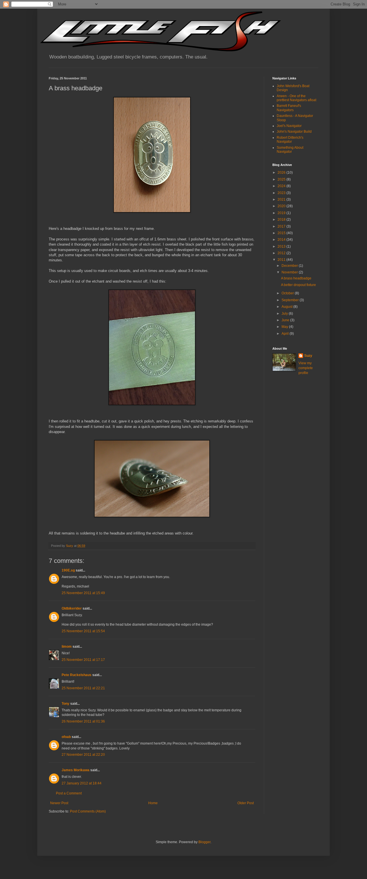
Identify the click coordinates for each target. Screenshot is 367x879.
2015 (282, 233)
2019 (282, 213)
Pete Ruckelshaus (76, 675)
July (285, 314)
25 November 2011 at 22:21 (83, 688)
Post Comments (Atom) (88, 811)
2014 (282, 240)
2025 (282, 179)
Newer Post (59, 803)
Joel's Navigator (289, 126)
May (285, 327)
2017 (282, 226)
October (288, 293)
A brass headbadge (296, 278)
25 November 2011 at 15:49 (83, 593)
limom (67, 647)
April (286, 334)
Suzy (308, 356)
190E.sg (68, 570)
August (287, 307)
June (286, 320)
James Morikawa (75, 770)
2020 (282, 206)
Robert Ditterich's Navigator (290, 140)
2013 (282, 246)
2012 (282, 253)
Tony (65, 704)
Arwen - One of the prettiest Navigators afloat (296, 98)
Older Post (245, 803)
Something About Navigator (290, 150)
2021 (282, 199)
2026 (282, 173)
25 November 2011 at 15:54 (83, 631)
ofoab (66, 737)
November (290, 272)
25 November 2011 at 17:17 (83, 660)
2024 (282, 186)
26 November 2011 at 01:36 (83, 721)
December (290, 266)
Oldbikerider (72, 608)
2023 (282, 193)
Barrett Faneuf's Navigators (289, 108)
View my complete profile (305, 368)
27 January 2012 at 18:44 (81, 783)
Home (153, 803)
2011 (282, 260)
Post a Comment (69, 793)
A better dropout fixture (298, 285)
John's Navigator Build (294, 132)
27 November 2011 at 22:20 (83, 755)
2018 (282, 220)
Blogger (204, 842)
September (291, 300)
